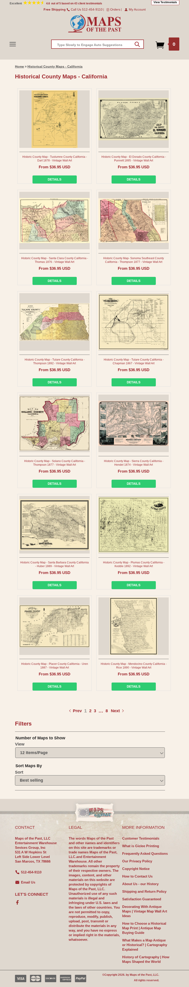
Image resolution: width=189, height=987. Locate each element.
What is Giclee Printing (140, 846)
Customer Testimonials (140, 838)
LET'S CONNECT (31, 894)
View (19, 744)
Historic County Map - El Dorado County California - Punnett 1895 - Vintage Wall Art (133, 158)
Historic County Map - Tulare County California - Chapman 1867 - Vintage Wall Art (134, 361)
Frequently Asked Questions (145, 853)
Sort (19, 772)
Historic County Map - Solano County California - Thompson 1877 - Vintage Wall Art (54, 462)
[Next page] (110, 710)
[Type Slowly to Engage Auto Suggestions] (137, 44)
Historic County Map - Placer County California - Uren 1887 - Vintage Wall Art (54, 665)
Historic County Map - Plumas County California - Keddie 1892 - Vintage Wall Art (133, 564)
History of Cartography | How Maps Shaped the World (145, 959)
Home (19, 66)
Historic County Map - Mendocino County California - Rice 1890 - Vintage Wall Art (134, 665)
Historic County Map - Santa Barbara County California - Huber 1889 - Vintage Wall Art (54, 564)
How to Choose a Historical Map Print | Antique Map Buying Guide (144, 928)
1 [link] (85, 710)
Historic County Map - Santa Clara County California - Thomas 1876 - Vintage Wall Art (54, 260)
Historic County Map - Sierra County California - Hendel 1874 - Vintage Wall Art (133, 462)
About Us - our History (140, 884)
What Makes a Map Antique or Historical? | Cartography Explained (144, 944)
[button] (12, 44)
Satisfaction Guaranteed (141, 899)
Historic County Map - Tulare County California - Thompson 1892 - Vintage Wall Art (55, 361)
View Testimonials (165, 2)
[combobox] (97, 44)
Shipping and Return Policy (144, 891)
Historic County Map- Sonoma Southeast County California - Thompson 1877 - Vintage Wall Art (133, 260)
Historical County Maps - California (55, 66)
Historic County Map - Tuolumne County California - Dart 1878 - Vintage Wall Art (54, 158)
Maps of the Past (141, 974)
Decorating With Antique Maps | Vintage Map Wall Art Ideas (144, 911)
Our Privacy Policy (137, 861)
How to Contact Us (137, 876)
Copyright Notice (136, 869)
